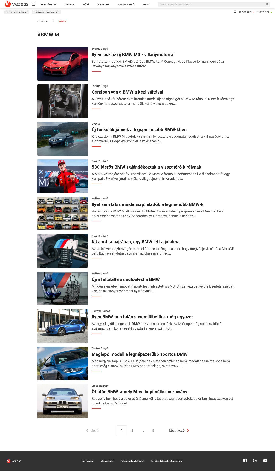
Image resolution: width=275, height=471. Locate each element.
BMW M (62, 21)
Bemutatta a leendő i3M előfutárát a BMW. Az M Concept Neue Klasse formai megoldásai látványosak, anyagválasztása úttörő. (158, 63)
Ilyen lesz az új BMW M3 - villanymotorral (133, 54)
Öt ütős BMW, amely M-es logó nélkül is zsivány (139, 391)
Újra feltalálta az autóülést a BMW (126, 279)
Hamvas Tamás (101, 310)
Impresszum (88, 461)
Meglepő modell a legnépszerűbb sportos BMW (140, 354)
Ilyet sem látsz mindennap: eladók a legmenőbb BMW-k (148, 204)
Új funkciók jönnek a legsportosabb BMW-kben (139, 129)
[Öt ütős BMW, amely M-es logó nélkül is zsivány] (62, 400)
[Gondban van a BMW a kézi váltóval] (62, 101)
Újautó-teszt (48, 4)
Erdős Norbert (100, 385)
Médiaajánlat (107, 461)
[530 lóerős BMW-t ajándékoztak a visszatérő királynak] (62, 176)
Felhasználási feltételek (132, 461)
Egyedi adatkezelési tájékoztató (167, 461)
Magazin (69, 4)
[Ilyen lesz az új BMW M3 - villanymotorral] (62, 63)
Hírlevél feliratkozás (16, 12)
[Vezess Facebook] (245, 452)
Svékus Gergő (100, 48)
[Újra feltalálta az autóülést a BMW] (62, 288)
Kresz (146, 4)
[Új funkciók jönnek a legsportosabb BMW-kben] (62, 138)
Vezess (96, 123)
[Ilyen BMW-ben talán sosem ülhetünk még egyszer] (62, 325)
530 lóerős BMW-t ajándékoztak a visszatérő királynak (146, 167)
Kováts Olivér (100, 161)
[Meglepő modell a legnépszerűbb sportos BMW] (62, 363)
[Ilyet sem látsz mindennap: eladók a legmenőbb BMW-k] (62, 213)
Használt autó (125, 4)
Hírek (86, 4)
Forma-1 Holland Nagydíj (46, 12)
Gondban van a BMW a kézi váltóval (127, 92)
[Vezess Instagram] (255, 452)
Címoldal (42, 21)
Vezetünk (103, 4)
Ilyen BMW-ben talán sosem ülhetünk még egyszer (142, 316)
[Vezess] (16, 4)
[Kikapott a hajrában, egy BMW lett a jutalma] (62, 251)
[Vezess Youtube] (265, 452)
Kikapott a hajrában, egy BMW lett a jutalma (136, 241)
